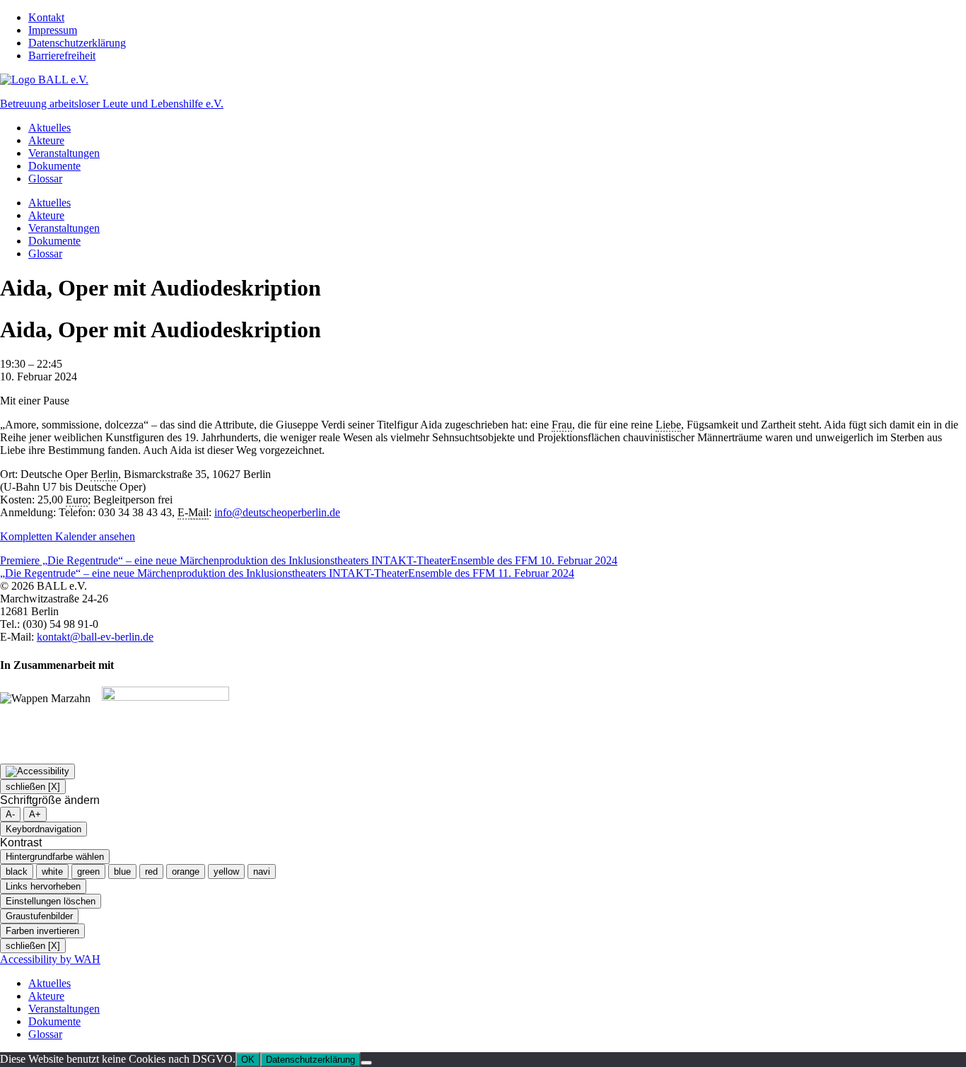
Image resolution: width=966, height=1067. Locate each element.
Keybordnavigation (43, 829)
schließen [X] (33, 786)
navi (261, 871)
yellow (226, 871)
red (151, 871)
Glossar (45, 179)
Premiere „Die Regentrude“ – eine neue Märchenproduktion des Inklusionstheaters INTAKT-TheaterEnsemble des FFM (308, 560)
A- (10, 814)
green (88, 871)
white (52, 871)
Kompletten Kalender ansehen (67, 536)
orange (185, 871)
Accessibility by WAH (50, 959)
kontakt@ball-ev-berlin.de (95, 637)
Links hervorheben (43, 886)
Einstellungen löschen (50, 901)
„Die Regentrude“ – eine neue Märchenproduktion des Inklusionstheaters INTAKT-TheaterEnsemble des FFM (287, 573)
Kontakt (46, 17)
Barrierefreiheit (61, 55)
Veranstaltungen (64, 153)
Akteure (46, 140)
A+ (35, 814)
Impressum (52, 30)
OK (248, 1059)
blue (122, 871)
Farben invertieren (42, 931)
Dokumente (54, 166)
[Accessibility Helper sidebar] (37, 771)
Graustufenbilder (39, 916)
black (17, 871)
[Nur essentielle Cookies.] (366, 1063)
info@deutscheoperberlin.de (277, 512)
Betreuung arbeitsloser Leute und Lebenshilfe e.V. (111, 104)
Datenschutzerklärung (77, 43)
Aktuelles (49, 128)
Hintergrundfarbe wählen (55, 856)
